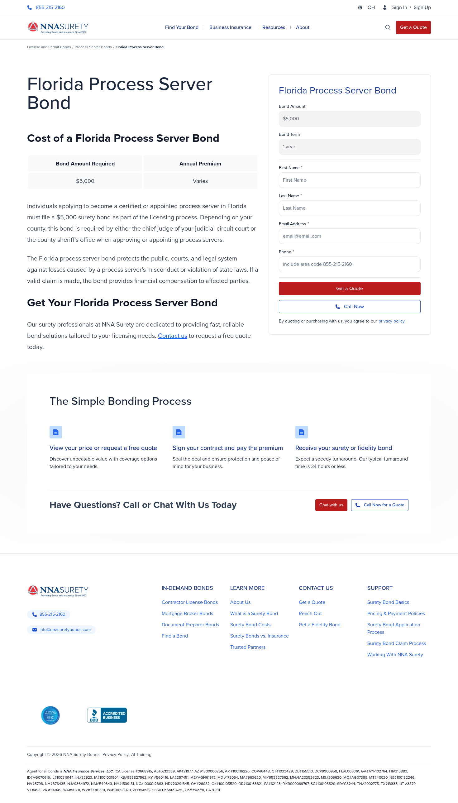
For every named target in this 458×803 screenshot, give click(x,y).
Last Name (289, 196)
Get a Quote (349, 288)
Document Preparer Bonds (190, 624)
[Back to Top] (36, 790)
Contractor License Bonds (190, 602)
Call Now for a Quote (384, 505)
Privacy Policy (116, 754)
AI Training (141, 754)
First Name (289, 168)
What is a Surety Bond (254, 613)
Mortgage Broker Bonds (187, 613)
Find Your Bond (181, 27)
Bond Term (289, 134)
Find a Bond (175, 635)
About (302, 27)
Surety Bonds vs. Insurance (259, 635)
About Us (240, 602)
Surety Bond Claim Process (396, 643)
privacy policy (391, 321)
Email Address (292, 224)
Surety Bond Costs (250, 624)
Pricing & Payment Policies (396, 613)
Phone (285, 252)
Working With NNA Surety (395, 654)
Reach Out (310, 613)
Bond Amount (292, 106)
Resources (273, 27)
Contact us (172, 335)
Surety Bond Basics (388, 602)
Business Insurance (230, 27)
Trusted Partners (247, 647)
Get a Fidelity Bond (320, 624)
